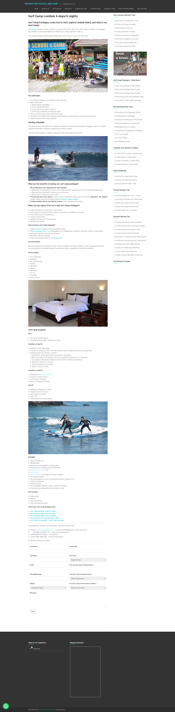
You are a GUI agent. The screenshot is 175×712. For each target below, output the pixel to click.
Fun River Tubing (122, 138)
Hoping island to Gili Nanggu (125, 116)
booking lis (57, 238)
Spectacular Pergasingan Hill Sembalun (129, 130)
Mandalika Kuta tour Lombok (125, 127)
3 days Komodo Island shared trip (127, 233)
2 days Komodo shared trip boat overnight (130, 226)
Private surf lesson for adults (126, 24)
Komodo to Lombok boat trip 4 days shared (131, 237)
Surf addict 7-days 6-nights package (128, 100)
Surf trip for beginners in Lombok (127, 39)
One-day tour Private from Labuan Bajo (129, 199)
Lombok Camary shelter (69, 199)
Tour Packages (95, 8)
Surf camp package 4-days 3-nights (43, 513)
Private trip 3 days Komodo (125, 206)
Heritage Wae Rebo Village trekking (128, 244)
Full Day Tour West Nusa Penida (127, 176)
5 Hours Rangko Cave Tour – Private (128, 196)
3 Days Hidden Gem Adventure (126, 251)
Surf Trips (68, 8)
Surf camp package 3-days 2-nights (128, 86)
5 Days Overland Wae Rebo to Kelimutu (129, 255)
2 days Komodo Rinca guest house (128, 229)
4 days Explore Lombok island (126, 157)
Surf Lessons (57, 8)
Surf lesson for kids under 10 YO (127, 21)
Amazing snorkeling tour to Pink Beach (129, 120)
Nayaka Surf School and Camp (41, 4)
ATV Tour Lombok (122, 134)
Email (47, 231)
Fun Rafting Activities (123, 141)
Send (33, 611)
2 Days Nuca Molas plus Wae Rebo (128, 248)
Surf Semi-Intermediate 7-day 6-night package (47, 520)
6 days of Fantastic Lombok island (127, 161)
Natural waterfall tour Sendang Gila (128, 123)
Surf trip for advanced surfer (126, 46)
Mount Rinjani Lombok (126, 8)
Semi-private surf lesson (124, 28)
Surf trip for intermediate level (126, 42)
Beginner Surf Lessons (38, 470)
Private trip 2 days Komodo (125, 203)
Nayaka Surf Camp (45, 375)
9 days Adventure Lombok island (127, 164)
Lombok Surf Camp (81, 8)
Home (36, 8)
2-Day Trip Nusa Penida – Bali (126, 184)
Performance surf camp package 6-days (44, 518)
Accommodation (36, 474)
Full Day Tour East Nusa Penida (126, 180)
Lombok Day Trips (109, 8)
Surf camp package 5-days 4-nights (43, 516)
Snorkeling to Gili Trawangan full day (128, 112)
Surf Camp (32, 29)
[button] (6, 706)
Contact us (45, 8)
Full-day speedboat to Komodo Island (129, 222)
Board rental (34, 472)
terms (39, 229)
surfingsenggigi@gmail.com (45, 530)
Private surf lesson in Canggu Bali (127, 35)
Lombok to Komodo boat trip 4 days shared (131, 240)
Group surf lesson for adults (125, 32)
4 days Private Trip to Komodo (126, 210)
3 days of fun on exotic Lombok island (129, 153)
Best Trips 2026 (142, 8)
